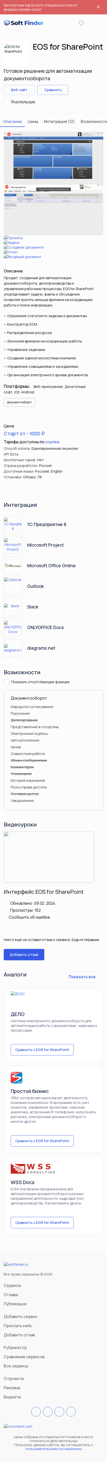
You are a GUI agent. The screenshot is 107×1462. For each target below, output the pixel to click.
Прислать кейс (18, 1325)
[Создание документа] (53, 247)
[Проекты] (53, 237)
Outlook (35, 586)
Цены (33, 121)
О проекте (14, 1378)
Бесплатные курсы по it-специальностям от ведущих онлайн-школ (41, 7)
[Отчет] (53, 252)
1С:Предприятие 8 (46, 524)
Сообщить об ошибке (29, 917)
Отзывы (11, 1294)
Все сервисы (16, 1366)
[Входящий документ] (53, 256)
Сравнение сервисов (24, 1356)
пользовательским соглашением (53, 1448)
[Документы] (53, 209)
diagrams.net (41, 648)
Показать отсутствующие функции (40, 681)
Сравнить (53, 89)
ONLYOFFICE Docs (45, 627)
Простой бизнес (30, 1091)
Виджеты (12, 1397)
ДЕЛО (17, 1014)
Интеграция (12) (59, 121)
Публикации (15, 1304)
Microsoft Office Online (51, 565)
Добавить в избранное (75, 90)
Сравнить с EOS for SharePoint (42, 1049)
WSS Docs (23, 1182)
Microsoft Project (45, 545)
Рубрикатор (15, 1347)
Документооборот (19, 402)
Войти (90, 23)
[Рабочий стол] (53, 158)
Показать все (82, 976)
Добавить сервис (21, 1316)
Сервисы (12, 1285)
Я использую (23, 102)
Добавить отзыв (24, 954)
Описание (12, 121)
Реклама (12, 1387)
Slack (32, 607)
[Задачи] (53, 242)
